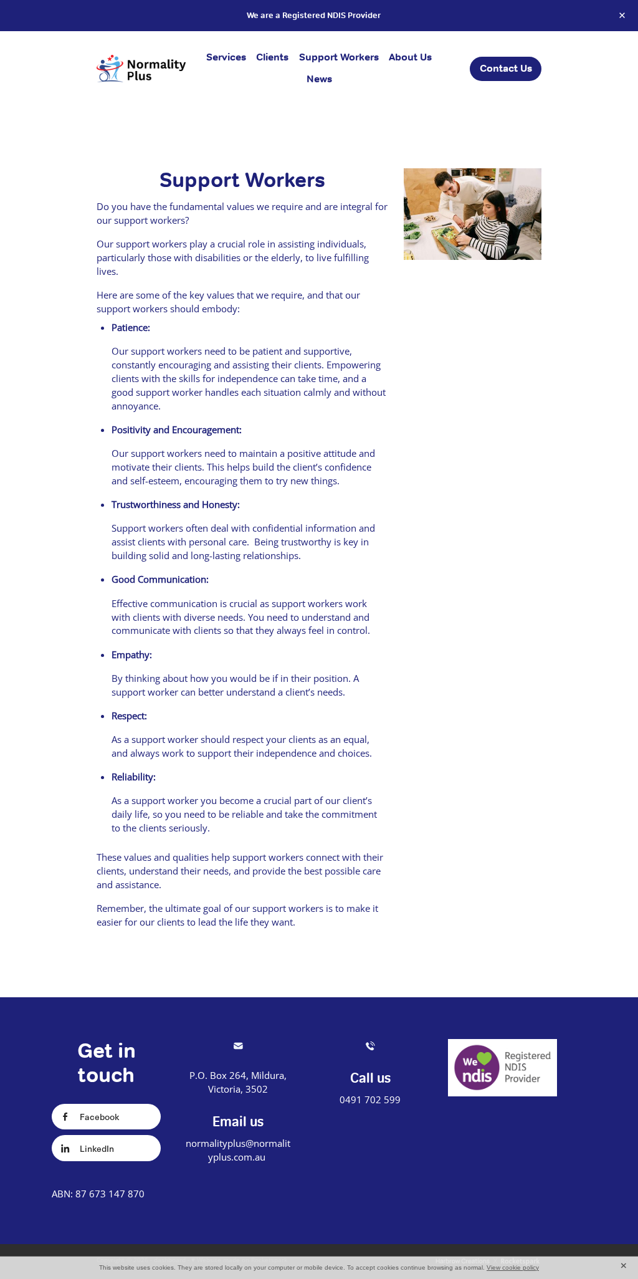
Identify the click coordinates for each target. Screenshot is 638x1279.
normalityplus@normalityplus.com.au (238, 1150)
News (319, 78)
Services (226, 57)
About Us (410, 57)
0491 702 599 (370, 1099)
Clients (272, 57)
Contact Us (506, 68)
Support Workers (339, 57)
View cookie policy (513, 1267)
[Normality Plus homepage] (141, 69)
